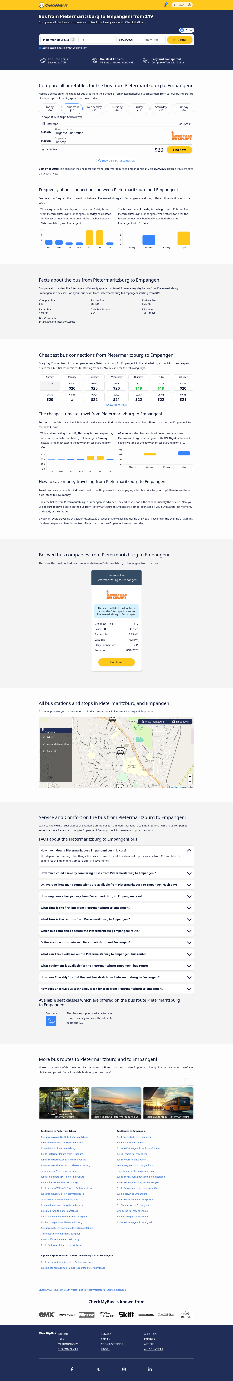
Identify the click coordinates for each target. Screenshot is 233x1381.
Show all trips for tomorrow (118, 160)
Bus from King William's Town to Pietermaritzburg (67, 1188)
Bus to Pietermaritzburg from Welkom (60, 1245)
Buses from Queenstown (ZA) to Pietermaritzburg (66, 1227)
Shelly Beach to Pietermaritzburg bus (60, 1233)
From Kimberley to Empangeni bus (135, 1170)
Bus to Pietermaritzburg (92, 1289)
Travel (105, 1349)
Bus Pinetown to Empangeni (131, 1193)
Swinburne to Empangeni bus (132, 1210)
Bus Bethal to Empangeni (130, 1142)
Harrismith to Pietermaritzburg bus (59, 1170)
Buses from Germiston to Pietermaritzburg (63, 1159)
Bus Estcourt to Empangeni (131, 1159)
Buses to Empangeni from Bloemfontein (138, 1148)
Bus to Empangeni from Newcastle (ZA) (137, 1188)
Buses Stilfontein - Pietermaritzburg (59, 1239)
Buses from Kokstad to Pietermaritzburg (62, 1193)
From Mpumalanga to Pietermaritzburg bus (63, 1216)
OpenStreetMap (176, 787)
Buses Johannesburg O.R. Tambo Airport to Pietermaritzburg (73, 1267)
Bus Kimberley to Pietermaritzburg (59, 1182)
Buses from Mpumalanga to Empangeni (137, 1182)
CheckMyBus (45, 1289)
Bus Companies (68, 1349)
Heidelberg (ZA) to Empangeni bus (134, 1165)
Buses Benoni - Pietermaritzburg (57, 1148)
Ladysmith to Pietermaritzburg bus (59, 1199)
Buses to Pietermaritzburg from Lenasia (61, 1205)
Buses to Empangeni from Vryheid (134, 1222)
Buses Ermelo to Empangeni (131, 1153)
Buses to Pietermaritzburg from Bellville (61, 1142)
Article (149, 1344)
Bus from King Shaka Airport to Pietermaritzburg (66, 1262)
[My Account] (165, 4)
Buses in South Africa (65, 1289)
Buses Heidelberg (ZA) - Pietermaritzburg (62, 1176)
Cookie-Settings (112, 1344)
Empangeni (182, 721)
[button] (119, 787)
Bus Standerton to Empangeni (132, 1205)
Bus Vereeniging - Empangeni (132, 1216)
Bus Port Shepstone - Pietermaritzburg (61, 1222)
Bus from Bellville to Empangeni (133, 1136)
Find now (179, 150)
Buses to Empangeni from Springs (134, 1199)
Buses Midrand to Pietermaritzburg (59, 1210)
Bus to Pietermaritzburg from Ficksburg (61, 1153)
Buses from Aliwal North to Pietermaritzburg (64, 1136)
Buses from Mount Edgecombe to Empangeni (140, 1176)
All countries (153, 1349)
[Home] (53, 5)
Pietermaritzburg (154, 721)
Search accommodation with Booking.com (64, 47)
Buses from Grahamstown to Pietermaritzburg (65, 1165)
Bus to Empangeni (116, 1289)
